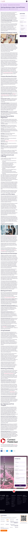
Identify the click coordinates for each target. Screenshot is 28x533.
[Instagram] (2, 510)
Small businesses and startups (8, 373)
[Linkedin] (1, 510)
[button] (26, 1)
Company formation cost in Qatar (10, 297)
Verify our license (3, 530)
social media (4, 326)
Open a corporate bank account (10, 140)
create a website (12, 391)
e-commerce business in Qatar (8, 72)
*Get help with (16, 472)
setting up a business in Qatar (10, 235)
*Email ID (16, 464)
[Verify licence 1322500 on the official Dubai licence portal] (23, 518)
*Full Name (16, 460)
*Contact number (22, 20)
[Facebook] (4, 510)
